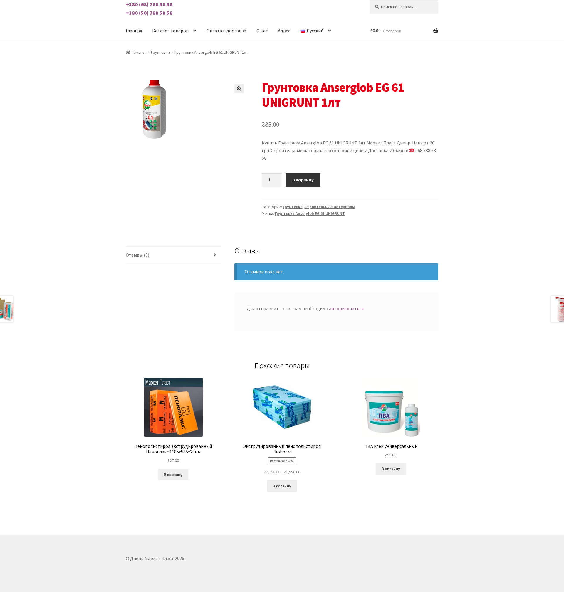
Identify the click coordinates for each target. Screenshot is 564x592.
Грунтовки (160, 52)
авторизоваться (346, 308)
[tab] (173, 255)
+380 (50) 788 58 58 (149, 12)
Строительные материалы (330, 206)
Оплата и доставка (226, 30)
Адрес (284, 30)
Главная (134, 30)
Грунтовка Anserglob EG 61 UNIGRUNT (310, 213)
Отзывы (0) (137, 255)
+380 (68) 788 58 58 (149, 4)
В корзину (303, 180)
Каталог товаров (170, 30)
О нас (262, 30)
